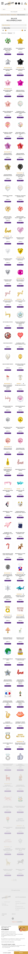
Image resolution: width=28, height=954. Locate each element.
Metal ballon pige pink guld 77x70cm (8, 301)
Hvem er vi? (17, 901)
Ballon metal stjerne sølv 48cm (7, 70)
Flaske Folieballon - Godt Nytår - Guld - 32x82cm (8, 470)
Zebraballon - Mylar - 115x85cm (20, 870)
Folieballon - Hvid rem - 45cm (8, 196)
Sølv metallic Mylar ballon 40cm (8, 428)
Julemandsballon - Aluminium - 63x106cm (20, 786)
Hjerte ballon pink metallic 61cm (20, 238)
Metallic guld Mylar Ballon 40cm (20, 428)
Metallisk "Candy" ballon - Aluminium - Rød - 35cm (20, 217)
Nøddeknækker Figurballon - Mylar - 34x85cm (20, 702)
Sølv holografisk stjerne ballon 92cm (7, 680)
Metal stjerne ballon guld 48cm (20, 49)
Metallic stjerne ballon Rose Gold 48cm (8, 112)
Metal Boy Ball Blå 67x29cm (20, 491)
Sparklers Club (3, 14)
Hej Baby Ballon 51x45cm (20, 385)
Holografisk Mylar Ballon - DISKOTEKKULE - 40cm (8, 575)
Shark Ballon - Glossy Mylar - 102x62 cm (20, 596)
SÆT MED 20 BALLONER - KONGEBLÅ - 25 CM (20, 533)
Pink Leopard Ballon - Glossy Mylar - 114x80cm (8, 807)
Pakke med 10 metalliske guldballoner (20, 365)
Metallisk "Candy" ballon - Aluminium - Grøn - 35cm (7, 49)
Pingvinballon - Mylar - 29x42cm (8, 512)
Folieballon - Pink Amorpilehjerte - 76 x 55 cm (8, 533)
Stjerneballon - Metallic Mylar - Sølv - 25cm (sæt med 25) (20, 849)
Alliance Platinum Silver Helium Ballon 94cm (8, 765)
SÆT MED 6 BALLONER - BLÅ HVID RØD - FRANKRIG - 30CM (20, 575)
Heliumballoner (13, 14)
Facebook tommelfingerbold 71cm (20, 765)
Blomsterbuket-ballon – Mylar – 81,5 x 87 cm (20, 807)
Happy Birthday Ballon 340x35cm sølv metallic (20, 828)
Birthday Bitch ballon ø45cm (20, 407)
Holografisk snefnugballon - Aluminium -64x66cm (7, 596)
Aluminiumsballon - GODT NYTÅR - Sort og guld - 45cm (20, 175)
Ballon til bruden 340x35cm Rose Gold (20, 617)
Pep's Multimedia (5, 905)
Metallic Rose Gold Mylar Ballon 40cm (8, 449)
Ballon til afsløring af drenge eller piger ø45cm (20, 323)
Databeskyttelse (19, 906)
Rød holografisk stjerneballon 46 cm (20, 154)
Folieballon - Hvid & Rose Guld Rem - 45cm (20, 196)
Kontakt (17, 909)
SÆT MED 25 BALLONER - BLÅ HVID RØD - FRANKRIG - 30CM (8, 702)
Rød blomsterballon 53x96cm (7, 828)
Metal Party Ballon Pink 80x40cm (8, 491)
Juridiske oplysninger (20, 903)
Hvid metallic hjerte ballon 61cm (7, 259)
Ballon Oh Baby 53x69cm (8, 364)
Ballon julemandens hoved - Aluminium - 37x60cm (7, 386)
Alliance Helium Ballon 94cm (8, 744)
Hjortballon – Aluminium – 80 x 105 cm (8, 786)
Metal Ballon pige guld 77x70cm (20, 301)
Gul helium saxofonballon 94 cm (7, 723)
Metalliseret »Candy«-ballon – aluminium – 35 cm (20, 133)
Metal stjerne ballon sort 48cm (20, 70)
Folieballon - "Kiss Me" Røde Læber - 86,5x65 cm (20, 723)
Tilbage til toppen (16, 890)
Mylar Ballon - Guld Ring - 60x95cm (8, 617)
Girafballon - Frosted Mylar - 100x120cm (8, 870)
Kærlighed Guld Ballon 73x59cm (8, 238)
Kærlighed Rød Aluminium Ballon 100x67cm (20, 680)
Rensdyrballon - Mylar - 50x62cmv (20, 554)
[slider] (5, 30)
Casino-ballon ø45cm (7, 343)
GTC (16, 904)
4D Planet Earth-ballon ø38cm (8, 659)
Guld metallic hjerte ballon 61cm (20, 259)
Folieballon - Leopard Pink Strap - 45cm (7, 133)
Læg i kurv (7, 54)
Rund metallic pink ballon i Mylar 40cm (20, 449)
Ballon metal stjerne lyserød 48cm (7, 91)
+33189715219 (7, 901)
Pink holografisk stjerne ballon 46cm (7, 154)
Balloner (8, 14)
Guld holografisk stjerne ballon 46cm (7, 175)
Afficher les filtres (6, 28)
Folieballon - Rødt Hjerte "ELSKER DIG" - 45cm (20, 344)
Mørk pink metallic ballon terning (20, 280)
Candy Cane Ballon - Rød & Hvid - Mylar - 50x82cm (8, 554)
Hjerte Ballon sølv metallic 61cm (8, 280)
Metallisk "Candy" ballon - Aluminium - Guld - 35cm (7, 217)
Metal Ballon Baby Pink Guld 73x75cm (8, 407)
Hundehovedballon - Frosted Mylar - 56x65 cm (20, 512)
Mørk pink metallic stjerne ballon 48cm (20, 91)
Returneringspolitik (14, 11)
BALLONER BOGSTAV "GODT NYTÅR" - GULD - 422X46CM (20, 744)
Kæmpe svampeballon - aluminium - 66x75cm (8, 638)
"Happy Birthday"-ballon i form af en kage (20, 659)
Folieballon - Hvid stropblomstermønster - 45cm (20, 112)
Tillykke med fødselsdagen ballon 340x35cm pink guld (7, 849)
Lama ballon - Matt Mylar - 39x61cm (20, 638)
